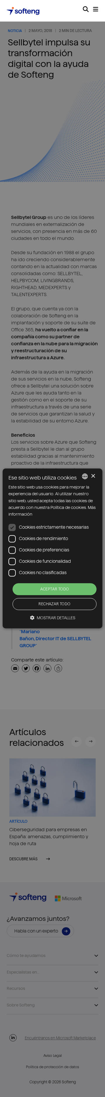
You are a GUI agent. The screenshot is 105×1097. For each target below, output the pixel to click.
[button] (52, 618)
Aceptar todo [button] (54, 589)
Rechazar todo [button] (54, 604)
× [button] (93, 476)
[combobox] (85, 476)
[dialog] (52, 548)
